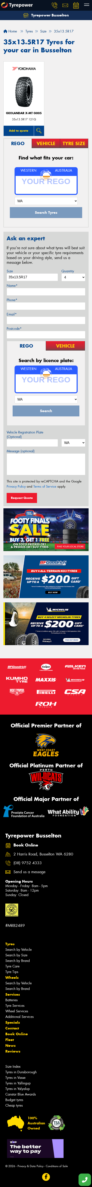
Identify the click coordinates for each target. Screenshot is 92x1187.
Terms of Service (44, 486)
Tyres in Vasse (15, 1077)
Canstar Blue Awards (20, 1094)
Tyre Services (14, 1005)
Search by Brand (17, 960)
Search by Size (16, 955)
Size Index (13, 1066)
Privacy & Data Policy (30, 1166)
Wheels (12, 977)
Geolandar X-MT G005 (24, 113)
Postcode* (14, 328)
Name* (12, 285)
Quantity (67, 271)
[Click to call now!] (54, 5)
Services (12, 994)
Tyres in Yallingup (18, 1083)
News (10, 1045)
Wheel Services (16, 1011)
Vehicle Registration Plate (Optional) (25, 434)
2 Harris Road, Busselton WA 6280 (43, 854)
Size (10, 271)
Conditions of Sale (57, 1166)
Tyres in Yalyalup (17, 1089)
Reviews (12, 1051)
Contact (12, 1028)
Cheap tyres (14, 1105)
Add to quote (18, 131)
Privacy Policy (16, 486)
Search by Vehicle (18, 949)
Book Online (16, 1034)
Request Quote (22, 498)
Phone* (12, 300)
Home (12, 31)
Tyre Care (12, 966)
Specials (12, 1022)
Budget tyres (14, 1100)
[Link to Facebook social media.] (46, 1177)
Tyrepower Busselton (49, 15)
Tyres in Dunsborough (21, 1072)
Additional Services (19, 1016)
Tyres (10, 944)
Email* (12, 314)
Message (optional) (21, 451)
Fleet (9, 1039)
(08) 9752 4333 (27, 863)
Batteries (11, 1000)
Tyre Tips (11, 972)
